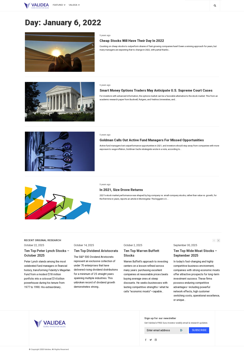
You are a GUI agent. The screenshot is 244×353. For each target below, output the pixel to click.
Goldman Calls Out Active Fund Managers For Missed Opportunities (152, 140)
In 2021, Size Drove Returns (121, 190)
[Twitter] (150, 340)
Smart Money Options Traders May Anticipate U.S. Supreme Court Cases (156, 90)
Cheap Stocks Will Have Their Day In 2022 (132, 41)
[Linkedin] (155, 340)
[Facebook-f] (145, 340)
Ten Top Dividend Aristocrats (96, 251)
